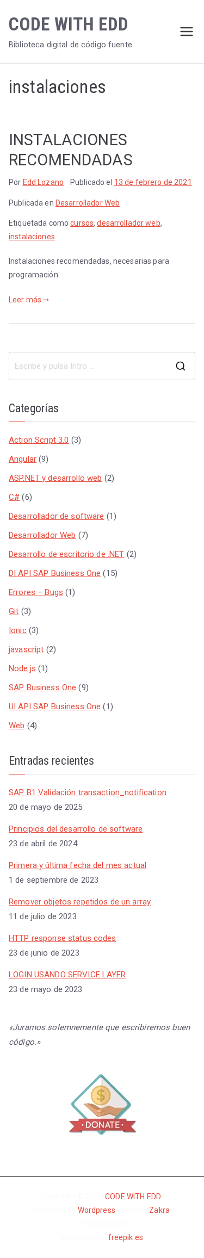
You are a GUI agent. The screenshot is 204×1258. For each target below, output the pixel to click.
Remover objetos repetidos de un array (80, 902)
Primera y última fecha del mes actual (77, 865)
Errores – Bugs (36, 592)
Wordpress (96, 1210)
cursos (82, 223)
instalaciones (32, 236)
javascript (26, 649)
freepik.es (125, 1237)
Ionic (18, 630)
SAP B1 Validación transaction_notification (87, 792)
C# (14, 497)
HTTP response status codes (62, 938)
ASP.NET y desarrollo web (55, 478)
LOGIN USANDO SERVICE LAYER (67, 975)
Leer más (25, 299)
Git (13, 611)
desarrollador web (128, 223)
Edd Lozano (43, 182)
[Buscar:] (102, 366)
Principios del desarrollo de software (76, 829)
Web (16, 725)
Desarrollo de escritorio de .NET (66, 554)
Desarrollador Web (87, 203)
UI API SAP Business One (55, 706)
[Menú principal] (186, 31)
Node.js (22, 668)
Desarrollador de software (56, 516)
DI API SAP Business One (55, 573)
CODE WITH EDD (68, 24)
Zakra (159, 1210)
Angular (22, 459)
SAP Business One (42, 687)
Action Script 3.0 (39, 440)
